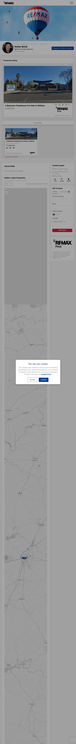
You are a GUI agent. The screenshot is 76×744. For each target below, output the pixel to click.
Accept (43, 380)
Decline (32, 380)
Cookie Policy (46, 374)
